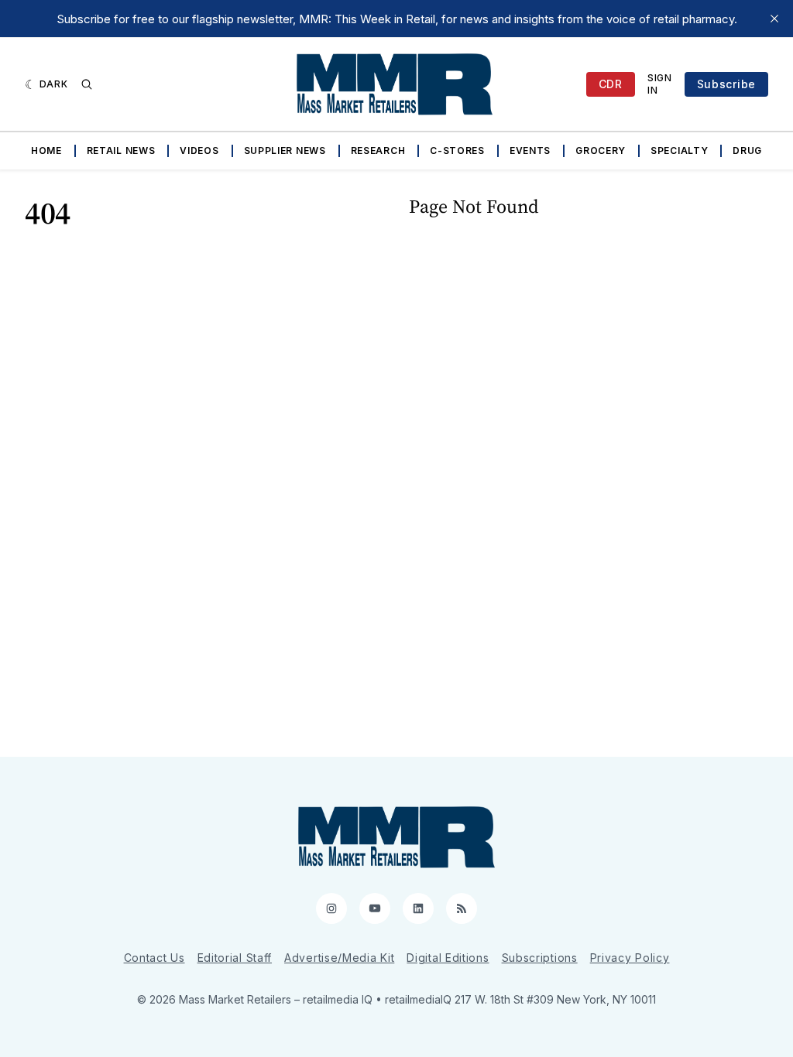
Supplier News (285, 150)
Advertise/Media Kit (339, 957)
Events (530, 150)
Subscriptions (540, 957)
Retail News (121, 150)
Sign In (659, 84)
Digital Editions (448, 957)
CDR (611, 84)
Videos (199, 150)
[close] (774, 18)
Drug (747, 150)
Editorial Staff (235, 957)
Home (46, 150)
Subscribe (726, 84)
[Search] (87, 84)
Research (378, 150)
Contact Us (154, 957)
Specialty (679, 150)
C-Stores (457, 150)
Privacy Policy (630, 957)
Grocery (600, 150)
